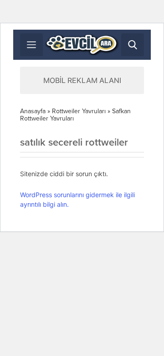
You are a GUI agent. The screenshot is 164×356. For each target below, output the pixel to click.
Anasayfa (33, 111)
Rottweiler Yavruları (79, 111)
